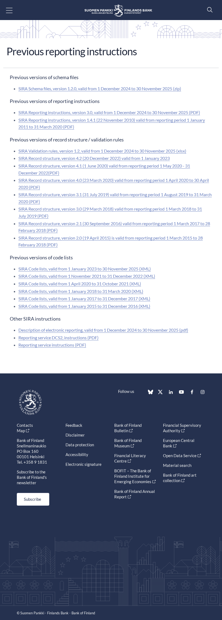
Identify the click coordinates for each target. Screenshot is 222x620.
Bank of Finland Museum (128, 443)
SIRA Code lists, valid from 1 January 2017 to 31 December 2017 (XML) (84, 298)
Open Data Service (180, 455)
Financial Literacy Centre (130, 458)
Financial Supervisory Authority (182, 428)
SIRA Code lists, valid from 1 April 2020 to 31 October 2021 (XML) (79, 283)
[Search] (208, 10)
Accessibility (77, 454)
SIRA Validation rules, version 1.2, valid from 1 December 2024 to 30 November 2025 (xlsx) (102, 150)
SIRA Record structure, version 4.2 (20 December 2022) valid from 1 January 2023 (94, 158)
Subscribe (32, 499)
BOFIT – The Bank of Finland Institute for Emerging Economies (132, 476)
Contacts (25, 425)
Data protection (80, 444)
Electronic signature (84, 464)
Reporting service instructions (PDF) (52, 344)
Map (21, 430)
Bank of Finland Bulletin (128, 428)
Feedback (74, 425)
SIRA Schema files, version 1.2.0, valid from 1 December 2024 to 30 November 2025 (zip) (99, 88)
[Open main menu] (14, 10)
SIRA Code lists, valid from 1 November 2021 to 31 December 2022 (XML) (86, 276)
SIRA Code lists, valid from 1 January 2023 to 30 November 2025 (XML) (84, 268)
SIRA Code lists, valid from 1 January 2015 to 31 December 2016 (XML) (84, 306)
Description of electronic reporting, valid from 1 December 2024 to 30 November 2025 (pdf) (103, 329)
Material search (177, 465)
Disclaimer (75, 434)
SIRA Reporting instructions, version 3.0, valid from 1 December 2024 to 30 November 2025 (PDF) (109, 112)
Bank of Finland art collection (180, 478)
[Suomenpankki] (118, 10)
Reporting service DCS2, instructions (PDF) (58, 337)
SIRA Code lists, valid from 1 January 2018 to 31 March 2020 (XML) (80, 291)
